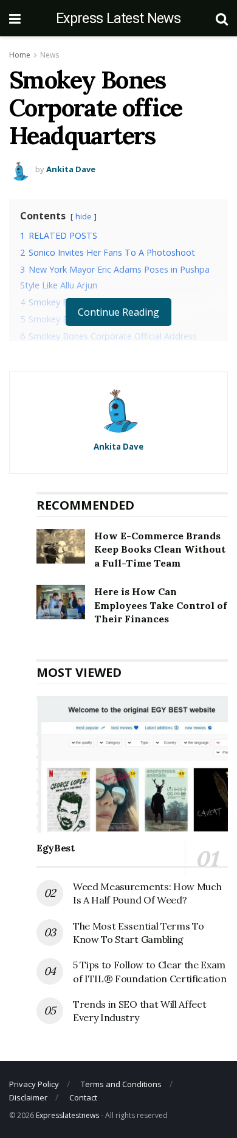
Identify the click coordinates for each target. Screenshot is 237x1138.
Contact (83, 1097)
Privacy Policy (34, 1084)
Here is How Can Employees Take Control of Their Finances (160, 605)
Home (19, 55)
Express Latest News (118, 18)
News (49, 55)
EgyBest (55, 848)
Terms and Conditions (121, 1084)
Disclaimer (28, 1097)
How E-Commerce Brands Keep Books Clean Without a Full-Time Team (159, 549)
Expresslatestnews (67, 1115)
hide (83, 216)
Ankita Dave (70, 169)
